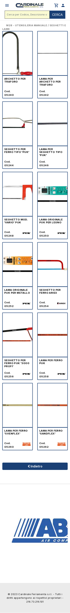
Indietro (36, 466)
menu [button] (7, 5)
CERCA (57, 15)
